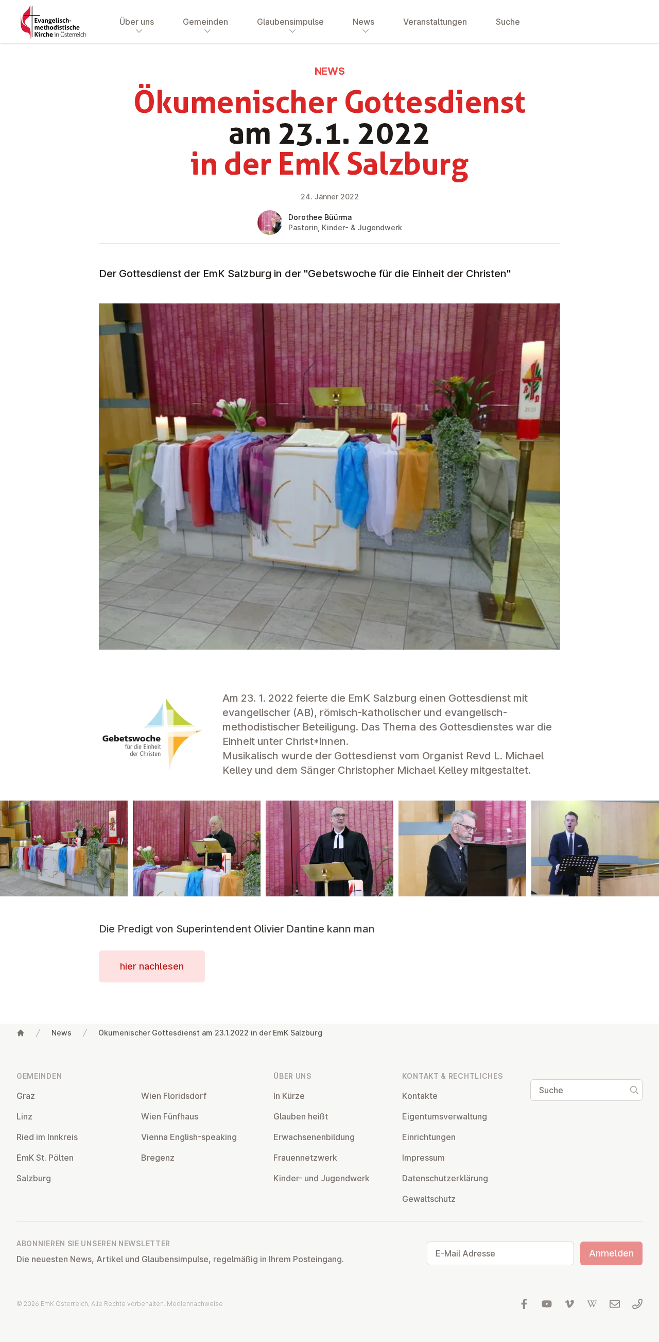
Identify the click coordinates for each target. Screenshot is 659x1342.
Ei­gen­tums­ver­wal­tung (444, 1116)
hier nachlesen (152, 966)
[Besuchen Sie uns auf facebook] (524, 1304)
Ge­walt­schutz (429, 1199)
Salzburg (33, 1178)
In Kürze (289, 1096)
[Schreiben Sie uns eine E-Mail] (615, 1304)
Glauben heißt (300, 1116)
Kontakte (420, 1096)
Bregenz (158, 1157)
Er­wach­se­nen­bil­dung (314, 1137)
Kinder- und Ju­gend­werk (321, 1178)
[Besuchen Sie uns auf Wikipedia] (592, 1304)
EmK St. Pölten (45, 1157)
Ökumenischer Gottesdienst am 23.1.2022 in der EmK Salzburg (210, 1032)
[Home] (20, 1033)
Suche (508, 21)
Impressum (423, 1157)
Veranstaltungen (435, 21)
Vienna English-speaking (189, 1137)
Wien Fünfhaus (169, 1116)
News (61, 1032)
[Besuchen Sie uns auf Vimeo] (569, 1304)
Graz (25, 1096)
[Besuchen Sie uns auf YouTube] (547, 1304)
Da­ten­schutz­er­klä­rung (445, 1178)
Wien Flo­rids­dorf (173, 1096)
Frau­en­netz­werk (305, 1157)
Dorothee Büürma (320, 217)
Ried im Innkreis (47, 1137)
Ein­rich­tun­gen (429, 1137)
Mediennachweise (195, 1303)
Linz (24, 1116)
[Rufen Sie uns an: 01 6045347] (637, 1304)
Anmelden (611, 1253)
